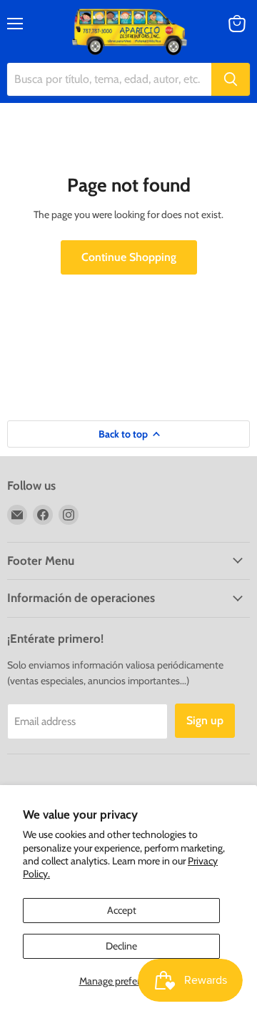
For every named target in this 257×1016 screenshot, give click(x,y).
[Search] (230, 79)
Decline (121, 945)
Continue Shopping (128, 257)
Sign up (204, 720)
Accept (121, 910)
